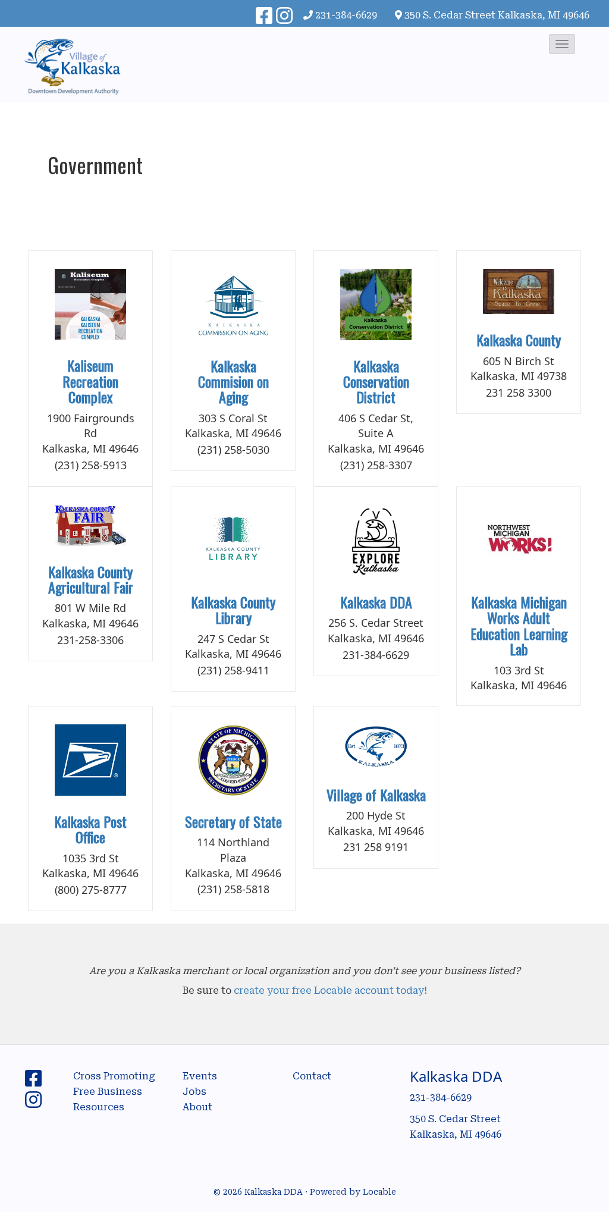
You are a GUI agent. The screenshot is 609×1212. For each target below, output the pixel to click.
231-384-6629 (346, 15)
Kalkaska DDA (376, 602)
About (197, 1107)
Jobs (194, 1091)
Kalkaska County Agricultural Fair (90, 579)
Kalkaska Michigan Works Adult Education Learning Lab (518, 625)
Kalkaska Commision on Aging (233, 381)
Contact (312, 1076)
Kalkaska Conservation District (376, 381)
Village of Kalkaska (376, 794)
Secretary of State (233, 821)
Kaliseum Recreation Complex (90, 380)
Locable (379, 1192)
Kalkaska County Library (233, 609)
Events (200, 1076)
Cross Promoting (114, 1076)
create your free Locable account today (329, 990)
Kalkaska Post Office (90, 829)
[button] (562, 44)
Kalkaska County (518, 339)
